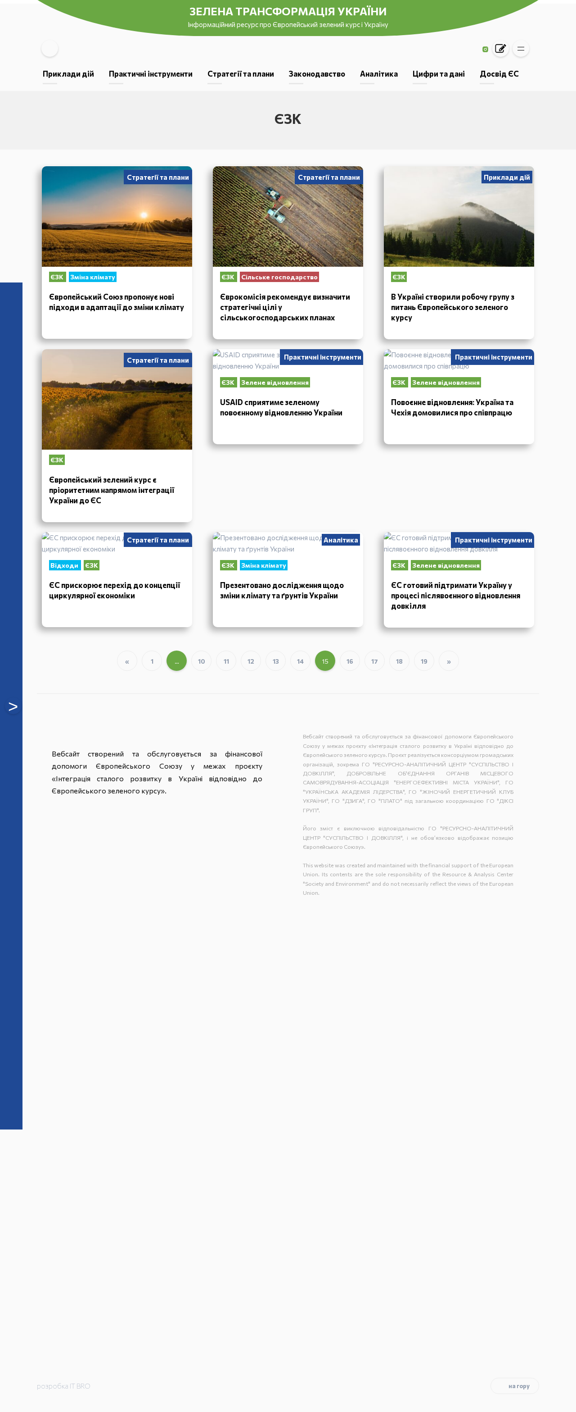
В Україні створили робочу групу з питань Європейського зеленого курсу (452, 307)
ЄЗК (57, 277)
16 (349, 661)
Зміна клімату (92, 277)
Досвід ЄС (499, 73)
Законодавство (317, 73)
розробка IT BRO (63, 1386)
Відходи (65, 565)
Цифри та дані (439, 73)
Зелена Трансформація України (288, 11)
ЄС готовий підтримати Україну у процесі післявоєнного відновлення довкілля (455, 595)
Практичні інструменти (151, 73)
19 (424, 661)
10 (201, 661)
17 (374, 661)
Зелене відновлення (275, 382)
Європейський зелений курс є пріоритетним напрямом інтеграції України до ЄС (111, 490)
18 (399, 661)
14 (300, 661)
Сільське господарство (279, 277)
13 (276, 661)
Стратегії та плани (240, 73)
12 (251, 661)
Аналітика (379, 73)
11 (226, 661)
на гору (519, 1385)
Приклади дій (68, 73)
